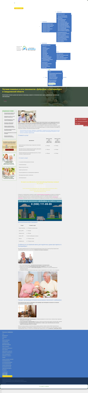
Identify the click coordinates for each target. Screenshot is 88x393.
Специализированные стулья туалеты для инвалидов (9, 120)
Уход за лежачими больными (6, 363)
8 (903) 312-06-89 (18, 6)
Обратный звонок (7, 376)
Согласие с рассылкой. (23, 381)
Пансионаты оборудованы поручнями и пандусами (8, 123)
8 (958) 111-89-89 (18, 5)
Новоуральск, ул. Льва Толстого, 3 (7, 352)
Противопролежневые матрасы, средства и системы (10, 130)
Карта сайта (4, 382)
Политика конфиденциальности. (7, 381)
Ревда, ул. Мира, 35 (5, 349)
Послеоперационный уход (6, 360)
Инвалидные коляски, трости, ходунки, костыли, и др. (9, 117)
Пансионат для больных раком (6, 365)
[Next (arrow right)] (1, 391)
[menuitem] (41, 26)
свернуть (86, 125)
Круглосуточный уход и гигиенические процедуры (9, 136)
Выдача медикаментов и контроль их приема (10, 133)
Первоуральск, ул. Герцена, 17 (6, 355)
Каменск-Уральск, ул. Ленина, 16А (7, 351)
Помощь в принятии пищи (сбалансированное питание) (9, 126)
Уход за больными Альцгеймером (7, 362)
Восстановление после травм (6, 366)
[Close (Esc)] (0, 389)
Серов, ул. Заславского (5, 346)
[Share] (1, 389)
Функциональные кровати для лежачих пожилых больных (9, 113)
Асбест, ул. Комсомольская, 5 (6, 354)
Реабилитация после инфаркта (6, 368)
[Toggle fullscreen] (2, 389)
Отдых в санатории (5, 341)
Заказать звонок (18, 8)
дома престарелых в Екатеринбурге (43, 194)
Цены (3, 338)
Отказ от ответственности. (16, 381)
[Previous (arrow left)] (0, 391)
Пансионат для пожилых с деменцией (7, 359)
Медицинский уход (5, 335)
